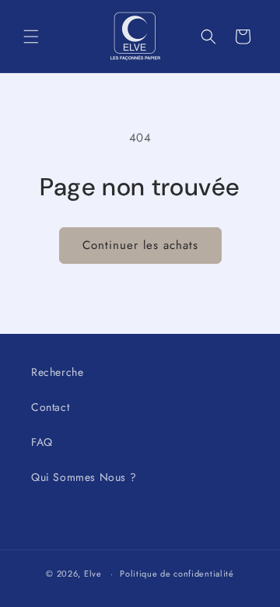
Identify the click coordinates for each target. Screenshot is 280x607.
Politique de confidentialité (177, 573)
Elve (93, 573)
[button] (31, 36)
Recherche (57, 372)
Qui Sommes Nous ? (83, 477)
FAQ (42, 442)
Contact (50, 407)
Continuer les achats (140, 245)
